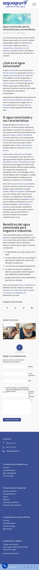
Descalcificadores (9, 470)
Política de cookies (9, 549)
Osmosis (6, 467)
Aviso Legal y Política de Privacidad (15, 547)
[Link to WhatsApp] (34, 566)
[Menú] (33, 4)
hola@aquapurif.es (12, 451)
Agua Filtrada (7, 529)
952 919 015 (11, 443)
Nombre (30, 367)
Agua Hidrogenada (9, 473)
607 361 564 (11, 447)
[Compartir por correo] (32, 308)
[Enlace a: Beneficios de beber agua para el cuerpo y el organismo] (28, 331)
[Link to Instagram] (25, 566)
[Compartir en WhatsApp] (24, 308)
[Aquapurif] (16, 4)
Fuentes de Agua (9, 526)
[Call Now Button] (5, 565)
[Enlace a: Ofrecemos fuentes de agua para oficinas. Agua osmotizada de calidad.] (11, 331)
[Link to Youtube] (28, 566)
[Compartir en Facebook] (7, 308)
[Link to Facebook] (31, 566)
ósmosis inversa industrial (13, 100)
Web (29, 380)
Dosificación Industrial (11, 502)
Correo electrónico (31, 375)
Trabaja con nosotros (10, 544)
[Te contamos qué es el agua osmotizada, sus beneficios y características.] (17, 18)
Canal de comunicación (11, 553)
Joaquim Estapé (20, 33)
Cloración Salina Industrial (12, 505)
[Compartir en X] (15, 308)
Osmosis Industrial (9, 491)
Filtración (6, 499)
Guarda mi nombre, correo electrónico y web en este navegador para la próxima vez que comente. (17, 389)
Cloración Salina (8, 476)
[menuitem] (33, 4)
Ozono (5, 497)
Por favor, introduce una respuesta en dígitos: (31, 396)
